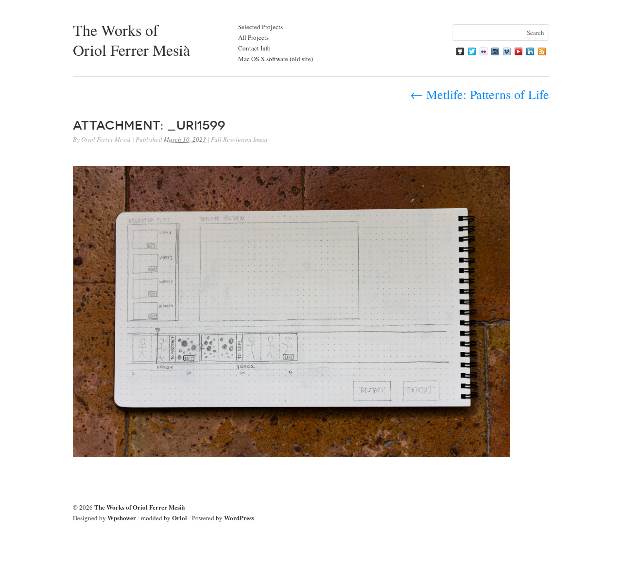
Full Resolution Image (240, 139)
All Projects (253, 37)
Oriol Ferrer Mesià (106, 139)
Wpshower (121, 517)
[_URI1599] (291, 454)
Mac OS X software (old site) (275, 58)
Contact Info (254, 48)
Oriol (179, 517)
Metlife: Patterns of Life (479, 94)
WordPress (239, 517)
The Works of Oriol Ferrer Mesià (131, 39)
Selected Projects (260, 26)
